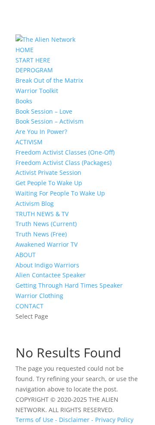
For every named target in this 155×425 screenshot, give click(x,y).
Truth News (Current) (46, 224)
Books (24, 101)
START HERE (33, 60)
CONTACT (29, 306)
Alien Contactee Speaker (51, 275)
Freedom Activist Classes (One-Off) (65, 152)
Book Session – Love (44, 111)
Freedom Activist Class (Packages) (64, 162)
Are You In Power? (41, 131)
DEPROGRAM (34, 70)
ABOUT (26, 255)
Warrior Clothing (39, 296)
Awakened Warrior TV (47, 244)
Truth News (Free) (41, 234)
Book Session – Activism (50, 121)
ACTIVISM (29, 142)
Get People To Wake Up (49, 183)
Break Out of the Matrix (49, 80)
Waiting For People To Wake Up (60, 193)
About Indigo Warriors (47, 265)
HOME (25, 50)
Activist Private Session (48, 172)
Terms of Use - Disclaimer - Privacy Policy (74, 420)
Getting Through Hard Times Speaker (69, 285)
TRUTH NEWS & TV (42, 214)
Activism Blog (35, 203)
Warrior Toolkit (37, 91)
